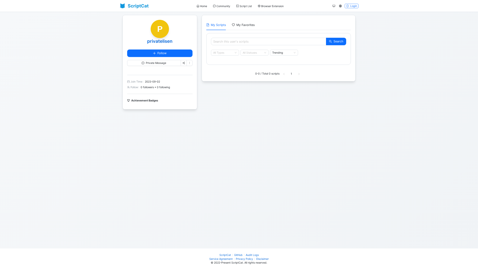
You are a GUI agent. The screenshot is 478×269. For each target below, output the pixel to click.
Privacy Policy (244, 258)
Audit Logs (252, 254)
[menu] (240, 6)
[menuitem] (202, 6)
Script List (246, 6)
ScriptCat (225, 254)
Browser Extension (272, 6)
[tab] (216, 25)
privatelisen (160, 41)
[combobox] (223, 53)
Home (203, 6)
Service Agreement (221, 258)
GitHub (238, 254)
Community (223, 6)
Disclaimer (262, 258)
